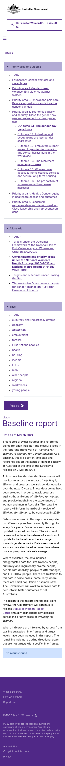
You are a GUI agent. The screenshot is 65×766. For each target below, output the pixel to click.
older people (20, 375)
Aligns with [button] (16, 228)
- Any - (16, 75)
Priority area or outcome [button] (25, 66)
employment (20, 335)
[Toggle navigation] (4, 38)
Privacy (7, 756)
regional (17, 380)
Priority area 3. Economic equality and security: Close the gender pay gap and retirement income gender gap (34, 116)
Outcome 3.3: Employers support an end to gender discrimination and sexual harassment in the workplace (38, 151)
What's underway (12, 691)
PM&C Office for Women (16, 715)
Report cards (10, 702)
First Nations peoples (25, 345)
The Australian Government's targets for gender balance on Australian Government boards (35, 287)
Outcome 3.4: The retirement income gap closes (36, 162)
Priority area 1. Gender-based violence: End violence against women (31, 92)
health (16, 350)
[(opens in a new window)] (36, 715)
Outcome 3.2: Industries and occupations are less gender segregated (35, 138)
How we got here (12, 696)
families (17, 340)
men (15, 370)
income (16, 360)
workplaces (19, 385)
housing (17, 355)
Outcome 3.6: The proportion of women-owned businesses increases (38, 184)
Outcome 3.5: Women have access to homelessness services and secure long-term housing (38, 173)
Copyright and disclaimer (16, 751)
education (19, 330)
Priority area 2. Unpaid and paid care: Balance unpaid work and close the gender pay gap (35, 103)
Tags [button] (13, 306)
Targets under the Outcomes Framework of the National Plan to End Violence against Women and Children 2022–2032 (34, 246)
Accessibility (10, 746)
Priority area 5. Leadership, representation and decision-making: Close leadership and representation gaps (35, 207)
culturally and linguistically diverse (33, 320)
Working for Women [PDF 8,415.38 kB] (36, 25)
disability (17, 325)
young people (21, 390)
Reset (14, 406)
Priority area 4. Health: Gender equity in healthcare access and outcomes (35, 195)
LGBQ (16, 365)
